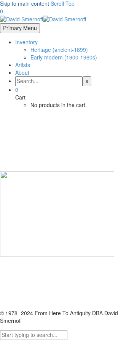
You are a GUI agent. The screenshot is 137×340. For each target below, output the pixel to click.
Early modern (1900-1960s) (63, 57)
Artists (22, 65)
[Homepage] (43, 18)
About (22, 72)
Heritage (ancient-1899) (59, 49)
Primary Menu (20, 28)
